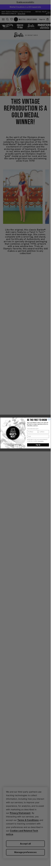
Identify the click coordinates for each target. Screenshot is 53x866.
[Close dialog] (49, 419)
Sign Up (38, 445)
